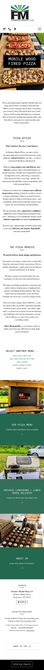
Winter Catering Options (22, 365)
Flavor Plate (30, 630)
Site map (13, 627)
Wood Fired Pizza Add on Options (22, 359)
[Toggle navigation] (39, 29)
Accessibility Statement (26, 627)
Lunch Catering (22, 362)
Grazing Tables (22, 368)
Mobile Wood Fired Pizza (22, 356)
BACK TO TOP (21, 646)
